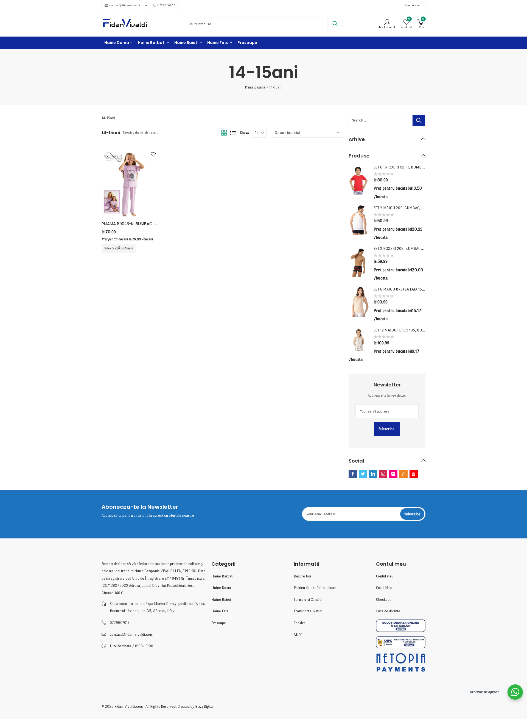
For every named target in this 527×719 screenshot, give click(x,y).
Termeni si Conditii (308, 600)
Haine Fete (220, 611)
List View (233, 133)
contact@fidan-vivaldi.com (131, 634)
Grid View (224, 133)
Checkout (383, 600)
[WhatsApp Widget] (515, 692)
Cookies (299, 623)
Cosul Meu (384, 588)
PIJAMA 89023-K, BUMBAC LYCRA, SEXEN (141, 223)
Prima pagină (255, 87)
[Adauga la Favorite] (153, 154)
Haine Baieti (221, 600)
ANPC (298, 635)
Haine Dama (221, 588)
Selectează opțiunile (118, 248)
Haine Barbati (222, 576)
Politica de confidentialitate (315, 588)
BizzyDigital (204, 706)
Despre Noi (302, 576)
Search (335, 24)
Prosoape (218, 623)
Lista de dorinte (388, 611)
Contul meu (384, 576)
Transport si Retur (308, 611)
